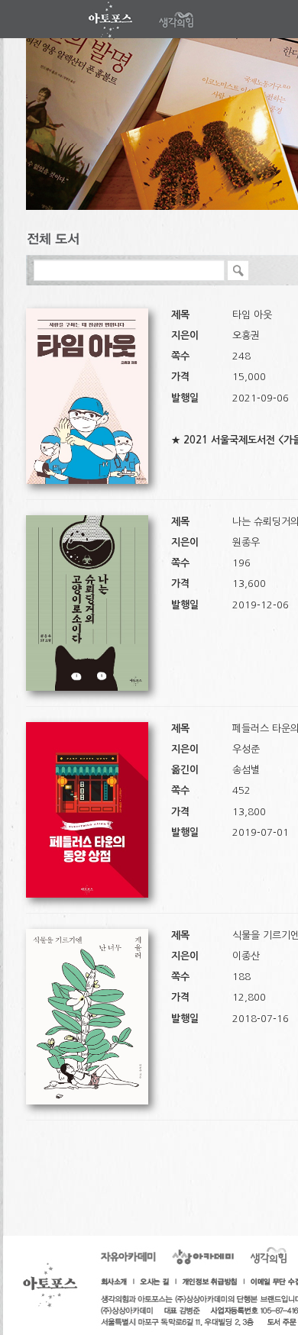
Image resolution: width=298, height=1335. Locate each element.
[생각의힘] (112, 19)
